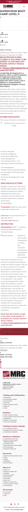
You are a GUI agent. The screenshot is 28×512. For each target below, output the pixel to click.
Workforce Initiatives (11, 437)
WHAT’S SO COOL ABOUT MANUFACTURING (11, 441)
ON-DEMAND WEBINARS (11, 432)
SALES (5, 408)
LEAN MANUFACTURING (10, 399)
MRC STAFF (7, 480)
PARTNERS (7, 478)
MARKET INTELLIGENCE (10, 420)
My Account (8, 490)
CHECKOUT (7, 493)
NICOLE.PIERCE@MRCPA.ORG (14, 323)
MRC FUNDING (8, 476)
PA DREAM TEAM (8, 443)
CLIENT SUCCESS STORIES (11, 483)
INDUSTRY (7, 406)
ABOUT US (7, 469)
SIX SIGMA (6, 402)
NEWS (5, 457)
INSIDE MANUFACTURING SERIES (13, 445)
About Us (6, 467)
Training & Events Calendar (14, 426)
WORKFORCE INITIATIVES (11, 439)
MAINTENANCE (8, 401)
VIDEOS (6, 459)
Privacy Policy (19, 509)
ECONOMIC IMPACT (9, 475)
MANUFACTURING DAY (10, 448)
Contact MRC (9, 1)
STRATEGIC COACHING (10, 422)
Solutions (6, 413)
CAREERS (6, 473)
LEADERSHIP (7, 397)
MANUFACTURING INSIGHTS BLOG (13, 455)
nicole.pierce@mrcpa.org (9, 220)
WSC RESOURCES (8, 447)
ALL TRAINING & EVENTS (11, 428)
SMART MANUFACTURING (11, 404)
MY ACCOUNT (7, 492)
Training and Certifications (14, 395)
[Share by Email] (0, 367)
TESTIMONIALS (8, 485)
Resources (7, 453)
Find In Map (4, 350)
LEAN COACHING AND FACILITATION (14, 416)
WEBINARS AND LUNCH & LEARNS (13, 430)
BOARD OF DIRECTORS (10, 471)
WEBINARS (7, 461)
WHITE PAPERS (8, 462)
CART (5, 495)
